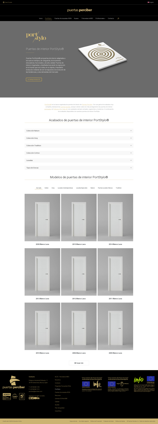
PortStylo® (48, 104)
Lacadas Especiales (81, 188)
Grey (53, 188)
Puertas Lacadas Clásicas (105, 188)
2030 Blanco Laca (42, 244)
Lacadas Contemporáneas (65, 188)
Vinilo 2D (65, 109)
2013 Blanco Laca (42, 299)
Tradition (118, 188)
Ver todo (38, 188)
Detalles (42, 218)
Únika (20, 421)
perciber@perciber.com (35, 391)
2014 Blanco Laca (115, 244)
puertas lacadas (65, 107)
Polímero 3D (57, 109)
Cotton (46, 188)
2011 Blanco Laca (115, 299)
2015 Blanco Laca (78, 244)
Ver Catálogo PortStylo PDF (34, 79)
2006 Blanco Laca (78, 353)
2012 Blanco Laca (78, 299)
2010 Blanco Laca (42, 353)
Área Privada (8, 2)
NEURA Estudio (13, 421)
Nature (93, 188)
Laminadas (47, 109)
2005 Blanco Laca (115, 353)
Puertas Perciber (87, 104)
